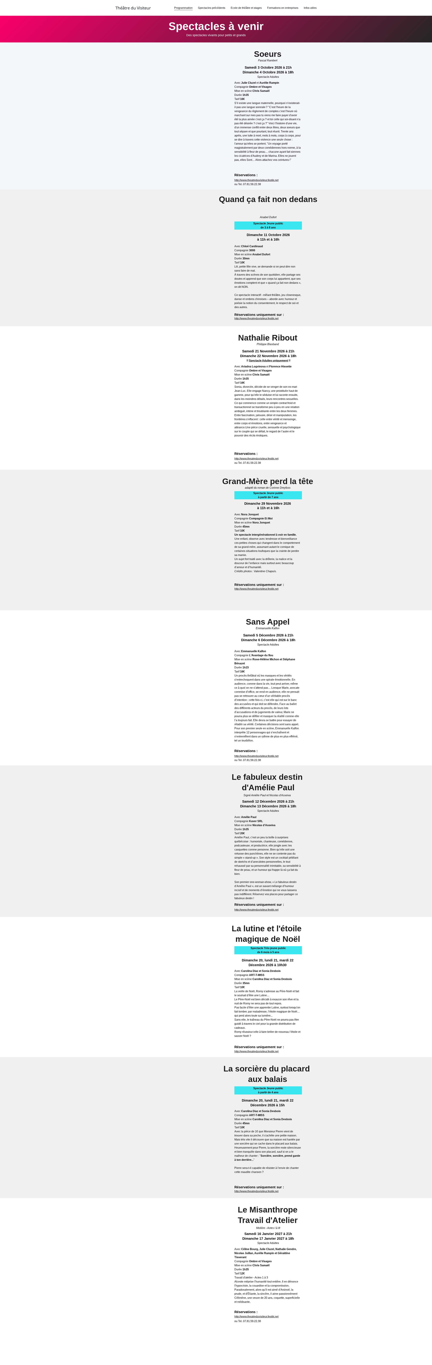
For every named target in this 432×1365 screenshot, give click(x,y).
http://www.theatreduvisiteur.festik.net (256, 180)
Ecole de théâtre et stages (246, 7)
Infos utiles (310, 7)
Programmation (183, 7)
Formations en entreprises (282, 7)
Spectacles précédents (211, 7)
